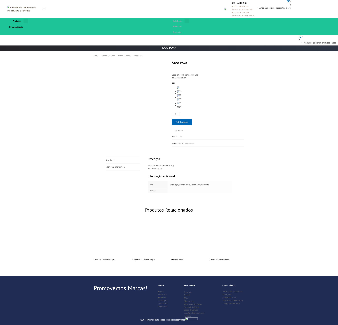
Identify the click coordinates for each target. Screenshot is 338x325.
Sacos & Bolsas (108, 55)
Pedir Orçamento (182, 122)
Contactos (162, 303)
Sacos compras (124, 55)
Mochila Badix (177, 259)
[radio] (179, 88)
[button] (117, 9)
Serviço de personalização (229, 296)
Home (96, 55)
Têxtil (186, 298)
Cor (174, 83)
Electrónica (189, 301)
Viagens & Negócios (193, 304)
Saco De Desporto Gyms (104, 259)
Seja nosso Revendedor (232, 300)
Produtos (162, 297)
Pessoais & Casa (191, 307)
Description (110, 160)
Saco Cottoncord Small (220, 259)
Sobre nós (162, 294)
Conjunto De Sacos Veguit (143, 259)
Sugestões (162, 306)
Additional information (115, 167)
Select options (111, 252)
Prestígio (188, 292)
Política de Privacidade (232, 291)
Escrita (187, 295)
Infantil (187, 315)
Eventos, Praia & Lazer (194, 313)
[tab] (123, 160)
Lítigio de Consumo (231, 303)
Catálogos (162, 300)
